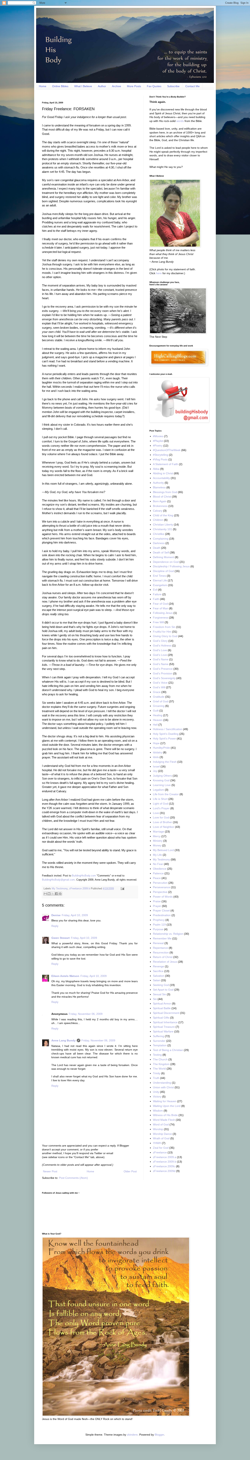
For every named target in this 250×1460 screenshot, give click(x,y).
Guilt (156, 710)
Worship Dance (162, 1133)
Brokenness (160, 506)
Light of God (160, 803)
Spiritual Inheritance (165, 1022)
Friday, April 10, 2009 (75, 915)
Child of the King (163, 515)
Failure (157, 594)
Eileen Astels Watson (65, 976)
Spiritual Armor (162, 1003)
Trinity (156, 1073)
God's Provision (162, 673)
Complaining (160, 538)
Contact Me (192, 86)
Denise (56, 915)
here (159, 273)
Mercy (157, 836)
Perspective (160, 891)
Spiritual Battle (162, 1008)
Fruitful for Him (162, 631)
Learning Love (162, 785)
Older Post (130, 1171)
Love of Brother (162, 822)
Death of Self (161, 552)
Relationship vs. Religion (168, 933)
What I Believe (83, 86)
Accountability (161, 478)
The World (159, 1068)
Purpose (158, 929)
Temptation (160, 1045)
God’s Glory (160, 640)
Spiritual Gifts (161, 1017)
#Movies (158, 436)
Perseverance (161, 887)
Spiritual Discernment (166, 1012)
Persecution (160, 882)
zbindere (132, 1434)
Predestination (162, 915)
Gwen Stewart (60, 937)
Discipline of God (163, 571)
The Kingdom (161, 1064)
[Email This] (45, 894)
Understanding (162, 1082)
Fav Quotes (154, 86)
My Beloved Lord (163, 850)
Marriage (158, 831)
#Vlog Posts (160, 459)
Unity (156, 1091)
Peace (157, 878)
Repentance (160, 947)
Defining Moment (163, 557)
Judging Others (162, 775)
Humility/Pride (161, 747)
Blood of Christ (162, 496)
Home (42, 86)
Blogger (159, 1434)
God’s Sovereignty (164, 678)
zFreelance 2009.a (164, 1157)
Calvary (157, 510)
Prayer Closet (161, 910)
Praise (157, 901)
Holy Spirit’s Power (164, 738)
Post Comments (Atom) (73, 1177)
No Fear (158, 864)
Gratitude (158, 696)
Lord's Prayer (161, 808)
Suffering (158, 1036)
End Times (159, 575)
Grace (157, 692)
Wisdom (158, 1110)
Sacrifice (158, 971)
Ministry (157, 840)
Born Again (159, 501)
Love (156, 813)
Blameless (159, 487)
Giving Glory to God (165, 636)
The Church (160, 1059)
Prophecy (159, 919)
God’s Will (159, 687)
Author (102, 86)
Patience (158, 873)
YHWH (157, 1143)
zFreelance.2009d (164, 1171)
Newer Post (50, 1171)
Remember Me (162, 938)
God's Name (160, 659)
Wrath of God (161, 1138)
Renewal (158, 943)
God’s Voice (160, 682)
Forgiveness (160, 617)
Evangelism (160, 585)
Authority (158, 482)
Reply (54, 925)
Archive (116, 86)
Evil (155, 589)
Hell (155, 724)
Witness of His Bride (165, 1115)
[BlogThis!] (49, 894)
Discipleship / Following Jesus (171, 566)
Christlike (158, 533)
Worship (158, 1129)
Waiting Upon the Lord (166, 1105)
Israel (156, 766)
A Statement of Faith (165, 464)
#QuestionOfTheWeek (166, 450)
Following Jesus (163, 612)
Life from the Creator (166, 794)
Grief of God (160, 701)
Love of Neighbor (163, 826)
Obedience (159, 868)
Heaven (157, 719)
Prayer (157, 906)
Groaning (158, 705)
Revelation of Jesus (165, 961)
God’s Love (160, 654)
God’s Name (160, 664)
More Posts (134, 86)
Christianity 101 (162, 529)
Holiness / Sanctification (167, 729)
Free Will (158, 622)
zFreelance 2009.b (79, 888)
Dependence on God (166, 561)
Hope (156, 743)
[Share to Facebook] (56, 894)
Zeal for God (161, 1147)
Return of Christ (162, 957)
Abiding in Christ (163, 473)
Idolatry (157, 752)
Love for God (161, 817)
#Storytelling (160, 454)
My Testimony (60, 888)
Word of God (161, 1124)
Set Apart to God (163, 989)
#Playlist (158, 440)
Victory (157, 1096)
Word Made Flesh (164, 1119)
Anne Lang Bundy (63, 1040)
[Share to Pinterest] (60, 894)
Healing (157, 715)
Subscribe (173, 86)
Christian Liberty (163, 524)
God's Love (160, 650)
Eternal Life (160, 580)
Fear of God (160, 603)
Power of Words (163, 896)
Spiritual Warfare (163, 1031)
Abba (156, 468)
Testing (157, 1054)
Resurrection (161, 952)
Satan (156, 980)
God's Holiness (162, 645)
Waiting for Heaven (164, 1101)
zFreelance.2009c (164, 1166)
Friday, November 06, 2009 (86, 1013)
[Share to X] (53, 894)
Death (156, 547)
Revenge (158, 966)
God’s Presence (163, 668)
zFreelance (160, 1152)
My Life (157, 854)
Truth (156, 1078)
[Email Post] (122, 888)
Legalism (158, 789)
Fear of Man (160, 608)
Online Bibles (60, 86)
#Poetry (157, 445)
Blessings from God (165, 492)
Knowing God (161, 780)
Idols (156, 757)
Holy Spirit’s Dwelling (166, 733)
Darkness (159, 543)
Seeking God (161, 984)
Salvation (158, 975)
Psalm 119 (159, 924)
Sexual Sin (159, 994)
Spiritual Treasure (164, 1026)
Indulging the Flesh (165, 761)
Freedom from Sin (164, 626)
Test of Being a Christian (168, 1050)
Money (157, 845)
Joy (155, 771)
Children (158, 519)
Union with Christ (163, 1087)
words (180, 121)
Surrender (159, 1040)
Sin (155, 999)
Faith (156, 599)
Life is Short (160, 798)
